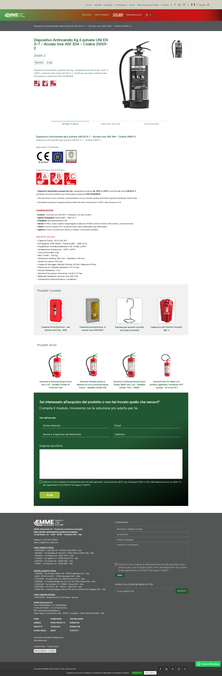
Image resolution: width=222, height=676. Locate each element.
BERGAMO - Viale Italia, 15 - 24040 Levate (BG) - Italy (58, 550)
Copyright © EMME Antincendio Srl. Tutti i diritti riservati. (55, 669)
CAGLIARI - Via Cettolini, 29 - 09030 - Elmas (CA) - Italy (59, 584)
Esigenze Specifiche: (51, 445)
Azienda (97, 5)
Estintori (87, 14)
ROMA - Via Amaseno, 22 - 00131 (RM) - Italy (54, 563)
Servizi (132, 5)
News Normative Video (148, 5)
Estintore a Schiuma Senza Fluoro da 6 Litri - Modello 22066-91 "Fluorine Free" (56, 384)
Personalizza (150, 673)
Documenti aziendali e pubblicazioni (48, 637)
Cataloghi (108, 5)
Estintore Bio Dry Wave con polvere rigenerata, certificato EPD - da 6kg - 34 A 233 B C (166, 384)
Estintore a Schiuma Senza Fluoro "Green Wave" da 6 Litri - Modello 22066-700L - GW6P (129, 384)
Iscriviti (181, 591)
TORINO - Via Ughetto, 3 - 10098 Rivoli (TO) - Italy (56, 558)
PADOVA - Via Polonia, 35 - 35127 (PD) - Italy (54, 556)
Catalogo (55, 627)
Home (89, 5)
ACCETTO (137, 673)
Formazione (56, 619)
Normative (75, 623)
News (53, 631)
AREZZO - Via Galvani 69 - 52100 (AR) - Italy (54, 561)
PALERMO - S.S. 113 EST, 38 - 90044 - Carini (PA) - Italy (58, 587)
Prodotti (38, 627)
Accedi (202, 5)
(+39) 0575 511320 (50, 540)
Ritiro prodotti (58, 623)
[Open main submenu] (118, 15)
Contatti (165, 5)
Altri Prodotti (102, 14)
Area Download (151, 124)
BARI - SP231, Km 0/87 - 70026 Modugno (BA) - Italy (57, 576)
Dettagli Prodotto (70, 124)
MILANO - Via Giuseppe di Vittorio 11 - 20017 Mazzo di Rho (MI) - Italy (64, 553)
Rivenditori (75, 627)
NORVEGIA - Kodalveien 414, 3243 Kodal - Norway (56, 597)
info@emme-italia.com (48, 542)
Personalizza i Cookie (45, 650)
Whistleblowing (40, 640)
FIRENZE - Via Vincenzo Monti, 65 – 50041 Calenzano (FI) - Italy (62, 573)
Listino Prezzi (40, 631)
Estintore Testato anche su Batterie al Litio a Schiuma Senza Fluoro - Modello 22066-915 (92, 384)
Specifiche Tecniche (110, 124)
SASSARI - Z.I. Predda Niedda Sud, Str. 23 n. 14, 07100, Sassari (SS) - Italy (65, 581)
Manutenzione (134, 14)
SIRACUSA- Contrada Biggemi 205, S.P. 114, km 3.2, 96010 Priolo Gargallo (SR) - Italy (70, 589)
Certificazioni (121, 5)
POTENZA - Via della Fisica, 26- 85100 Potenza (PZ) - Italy (60, 579)
